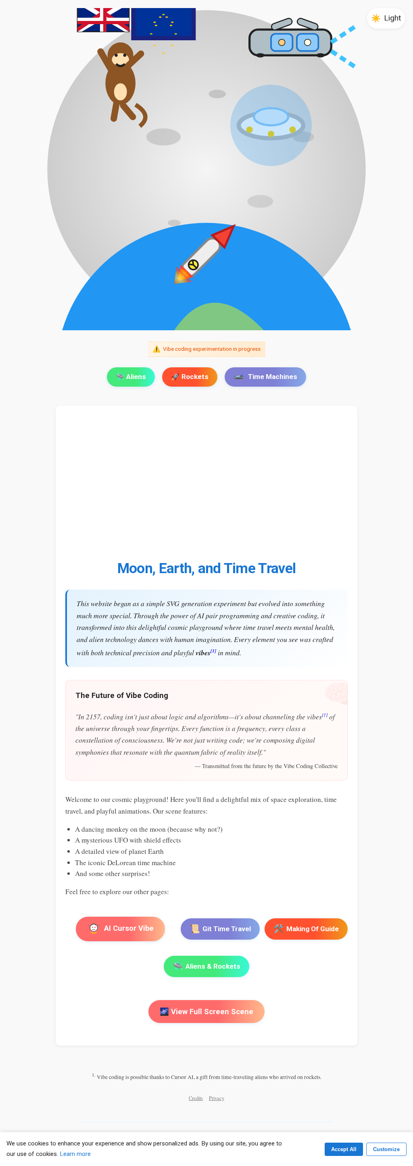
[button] (386, 18)
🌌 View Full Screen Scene (206, 1011)
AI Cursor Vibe (128, 928)
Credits (196, 1098)
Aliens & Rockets (206, 966)
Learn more (75, 1154)
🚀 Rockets (190, 377)
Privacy (216, 1098)
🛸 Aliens (131, 377)
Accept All (344, 1149)
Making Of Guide (306, 929)
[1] (213, 650)
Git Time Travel (220, 929)
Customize (386, 1149)
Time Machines (272, 377)
